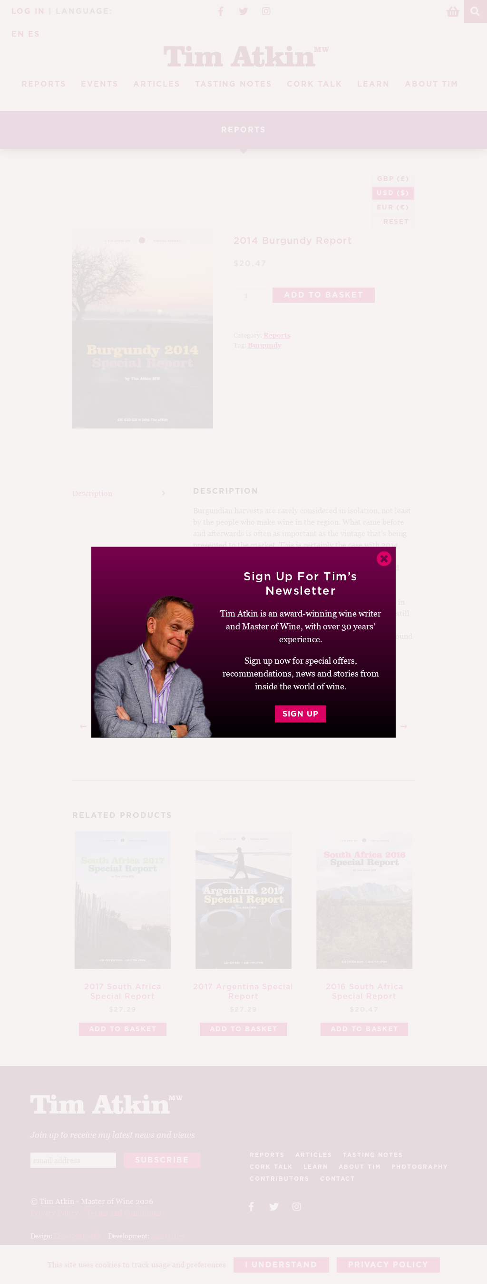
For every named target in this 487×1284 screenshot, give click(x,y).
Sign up (300, 713)
